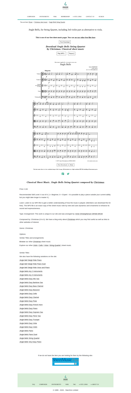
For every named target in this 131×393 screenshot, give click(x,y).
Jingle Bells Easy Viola (28, 323)
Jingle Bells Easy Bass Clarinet (31, 286)
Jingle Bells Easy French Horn (31, 305)
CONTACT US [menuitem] (90, 16)
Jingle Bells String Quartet (29, 338)
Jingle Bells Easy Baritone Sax (31, 282)
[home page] (65, 5)
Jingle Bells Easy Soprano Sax (31, 312)
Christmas (99, 182)
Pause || (71, 53)
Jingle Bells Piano (26, 331)
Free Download (65, 42)
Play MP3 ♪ (61, 53)
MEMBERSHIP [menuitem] (65, 16)
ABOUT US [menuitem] (95, 384)
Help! (71, 165)
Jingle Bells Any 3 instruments (30, 275)
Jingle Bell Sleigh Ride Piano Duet (32, 264)
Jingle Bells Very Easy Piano (30, 342)
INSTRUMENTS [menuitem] (44, 16)
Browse (22, 242)
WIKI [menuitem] (55, 16)
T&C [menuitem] (74, 384)
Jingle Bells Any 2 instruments (30, 271)
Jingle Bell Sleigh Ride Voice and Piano (34, 268)
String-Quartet (54, 245)
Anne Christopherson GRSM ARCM (89, 214)
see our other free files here (85, 37)
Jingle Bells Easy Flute (28, 301)
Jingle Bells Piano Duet (28, 334)
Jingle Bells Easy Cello (28, 294)
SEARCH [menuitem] (101, 16)
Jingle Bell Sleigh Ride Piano (30, 260)
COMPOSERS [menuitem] (31, 16)
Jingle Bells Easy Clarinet (29, 297)
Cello (41, 245)
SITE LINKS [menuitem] (78, 16)
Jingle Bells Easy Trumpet (29, 320)
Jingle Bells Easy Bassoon (29, 290)
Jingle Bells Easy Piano (28, 308)
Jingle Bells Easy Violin (28, 327)
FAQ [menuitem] (33, 384)
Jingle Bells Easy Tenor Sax (30, 316)
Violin (35, 245)
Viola (46, 245)
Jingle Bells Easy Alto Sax (29, 279)
